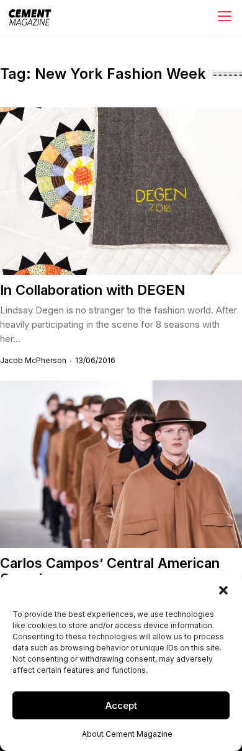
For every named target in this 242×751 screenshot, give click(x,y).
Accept (121, 705)
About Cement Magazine (127, 734)
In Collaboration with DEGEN (92, 290)
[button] (223, 590)
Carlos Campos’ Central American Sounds (110, 571)
